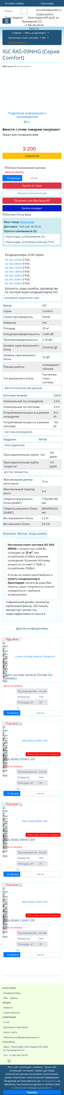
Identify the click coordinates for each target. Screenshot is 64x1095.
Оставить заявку (14, 3)
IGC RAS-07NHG (13, 259)
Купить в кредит (32, 208)
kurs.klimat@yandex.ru (49, 9)
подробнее (32, 156)
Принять (32, 1092)
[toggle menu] (6, 21)
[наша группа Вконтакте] (5, 1060)
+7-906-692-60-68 (33, 25)
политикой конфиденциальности (32, 1087)
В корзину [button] (13, 178)
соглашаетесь (49, 1080)
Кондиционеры (12, 993)
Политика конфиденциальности (21, 1037)
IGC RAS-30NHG (13, 279)
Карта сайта (10, 1032)
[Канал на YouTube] (9, 1060)
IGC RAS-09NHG (13, 263)
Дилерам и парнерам (15, 1027)
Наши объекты (11, 1012)
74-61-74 (34, 28)
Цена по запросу (14, 171)
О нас (6, 1022)
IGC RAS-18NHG (13, 271)
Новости (8, 1007)
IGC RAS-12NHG (13, 267)
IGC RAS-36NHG (13, 283)
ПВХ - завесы (10, 998)
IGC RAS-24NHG (13, 275)
